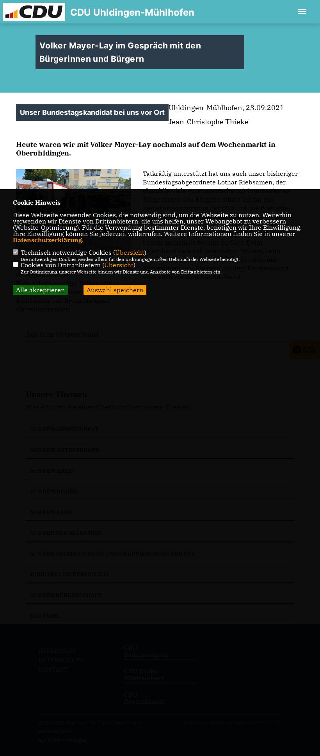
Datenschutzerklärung (47, 240)
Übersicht (129, 252)
